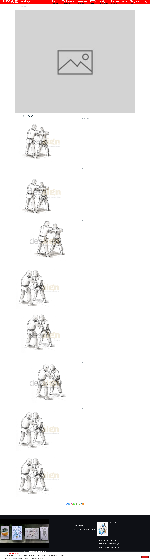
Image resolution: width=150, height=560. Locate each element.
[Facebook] (67, 503)
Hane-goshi (27, 115)
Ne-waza (82, 2)
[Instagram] (72, 503)
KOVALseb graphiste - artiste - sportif (35, 551)
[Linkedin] (81, 503)
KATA (93, 2)
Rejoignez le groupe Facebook (80, 529)
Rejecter (137, 556)
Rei (55, 2)
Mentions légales (77, 535)
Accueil (22, 6)
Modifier (130, 556)
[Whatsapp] (74, 503)
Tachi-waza (68, 2)
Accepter (145, 556)
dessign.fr (81, 525)
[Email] (76, 503)
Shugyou (135, 2)
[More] (83, 503)
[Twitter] (69, 503)
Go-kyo (103, 2)
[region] (75, 556)
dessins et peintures (114, 521)
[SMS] (79, 503)
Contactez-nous (77, 521)
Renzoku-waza (119, 2)
